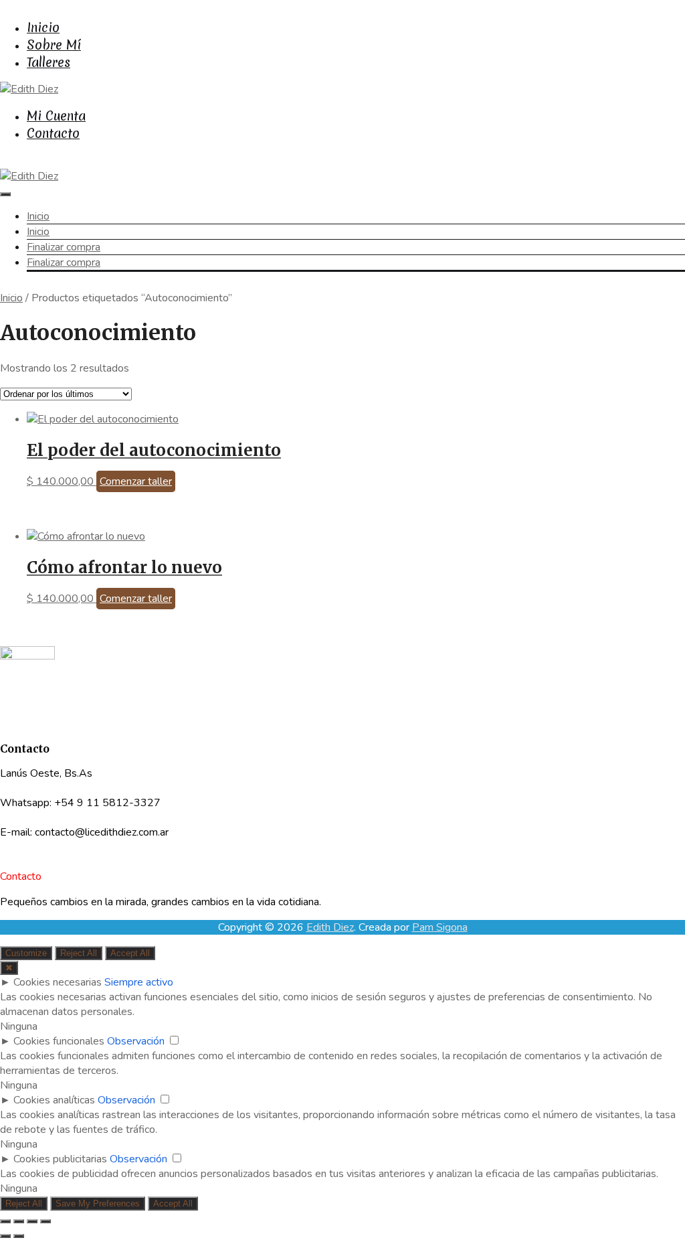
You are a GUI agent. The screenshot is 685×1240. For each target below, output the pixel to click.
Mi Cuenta (56, 116)
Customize (26, 953)
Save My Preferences (98, 1203)
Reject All (78, 953)
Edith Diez (330, 927)
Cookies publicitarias (60, 1159)
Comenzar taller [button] (136, 481)
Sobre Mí (54, 45)
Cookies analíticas (54, 1100)
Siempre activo (138, 982)
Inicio (43, 27)
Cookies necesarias (57, 982)
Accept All (130, 953)
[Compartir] (32, 1221)
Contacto (53, 133)
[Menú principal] (5, 194)
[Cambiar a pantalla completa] (18, 1221)
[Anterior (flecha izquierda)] (5, 1236)
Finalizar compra (63, 247)
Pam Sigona (440, 927)
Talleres (48, 62)
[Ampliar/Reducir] (5, 1221)
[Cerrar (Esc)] (45, 1221)
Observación (136, 1041)
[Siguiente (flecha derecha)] (18, 1236)
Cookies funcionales (58, 1041)
